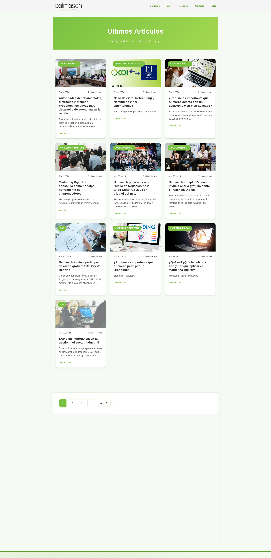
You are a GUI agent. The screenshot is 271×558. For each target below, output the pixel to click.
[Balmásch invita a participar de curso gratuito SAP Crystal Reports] (80, 251)
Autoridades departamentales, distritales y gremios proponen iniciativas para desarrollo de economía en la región (80, 105)
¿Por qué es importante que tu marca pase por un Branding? (134, 266)
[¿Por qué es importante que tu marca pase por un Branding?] (135, 251)
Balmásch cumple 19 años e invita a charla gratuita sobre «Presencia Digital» (189, 185)
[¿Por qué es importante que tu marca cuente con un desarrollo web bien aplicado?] (190, 86)
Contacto (199, 6)
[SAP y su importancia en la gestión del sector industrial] (80, 327)
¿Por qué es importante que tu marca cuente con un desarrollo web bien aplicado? (190, 101)
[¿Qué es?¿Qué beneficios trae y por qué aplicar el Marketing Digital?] (190, 251)
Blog (214, 6)
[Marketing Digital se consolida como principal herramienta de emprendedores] (80, 170)
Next (102, 403)
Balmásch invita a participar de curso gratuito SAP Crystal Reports (80, 266)
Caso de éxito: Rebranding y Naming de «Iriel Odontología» (134, 101)
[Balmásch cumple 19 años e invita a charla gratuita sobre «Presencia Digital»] (190, 170)
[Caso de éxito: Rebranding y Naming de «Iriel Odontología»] (135, 86)
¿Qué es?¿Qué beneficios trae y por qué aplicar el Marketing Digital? (187, 266)
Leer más (63, 133)
